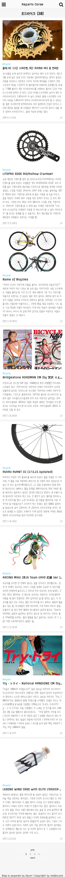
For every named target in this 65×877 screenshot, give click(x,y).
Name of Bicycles (15, 279)
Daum (28, 875)
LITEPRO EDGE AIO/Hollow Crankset (28, 174)
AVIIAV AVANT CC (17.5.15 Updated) (28, 472)
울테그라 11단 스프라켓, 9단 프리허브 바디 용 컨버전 (30, 68)
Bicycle (7, 64)
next (32, 857)
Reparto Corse (32, 4)
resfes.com (56, 875)
